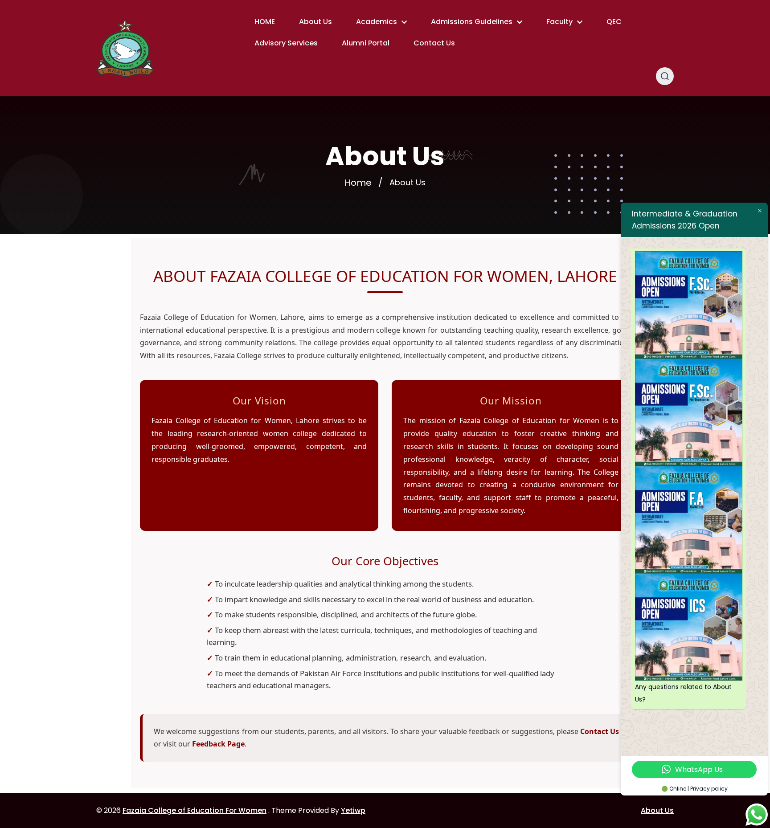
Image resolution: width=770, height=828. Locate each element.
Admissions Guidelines (471, 21)
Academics (376, 21)
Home (358, 182)
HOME (264, 21)
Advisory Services (286, 43)
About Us (315, 21)
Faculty (559, 21)
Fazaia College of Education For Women (194, 810)
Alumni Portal (365, 43)
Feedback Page (218, 744)
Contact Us (434, 43)
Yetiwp (353, 810)
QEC (614, 21)
